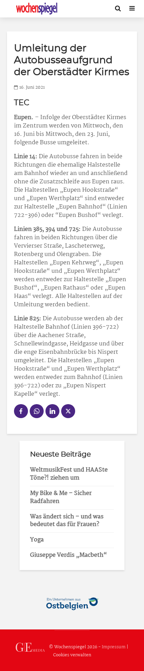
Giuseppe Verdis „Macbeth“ (68, 555)
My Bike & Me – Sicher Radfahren (61, 497)
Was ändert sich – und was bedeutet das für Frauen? (66, 521)
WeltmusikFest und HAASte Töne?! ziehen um (69, 474)
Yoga (37, 540)
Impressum (113, 647)
